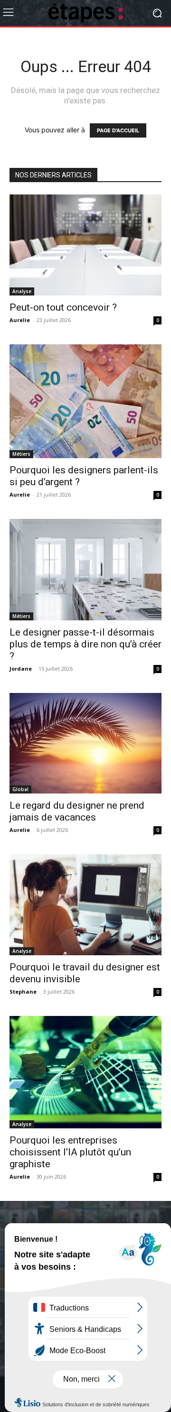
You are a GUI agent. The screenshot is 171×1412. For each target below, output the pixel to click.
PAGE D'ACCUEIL (118, 130)
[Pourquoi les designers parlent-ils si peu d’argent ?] (86, 401)
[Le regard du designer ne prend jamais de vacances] (86, 743)
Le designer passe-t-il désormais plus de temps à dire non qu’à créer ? (86, 644)
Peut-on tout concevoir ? (63, 307)
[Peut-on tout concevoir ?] (86, 244)
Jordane (21, 668)
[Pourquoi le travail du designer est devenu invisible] (86, 904)
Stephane (23, 991)
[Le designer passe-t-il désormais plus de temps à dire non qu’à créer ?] (86, 569)
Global (20, 789)
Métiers (21, 454)
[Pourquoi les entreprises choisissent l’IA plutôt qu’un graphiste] (86, 1072)
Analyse (21, 291)
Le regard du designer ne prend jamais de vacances (77, 811)
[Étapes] (85, 13)
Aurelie (20, 319)
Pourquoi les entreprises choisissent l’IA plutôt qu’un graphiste (70, 1152)
